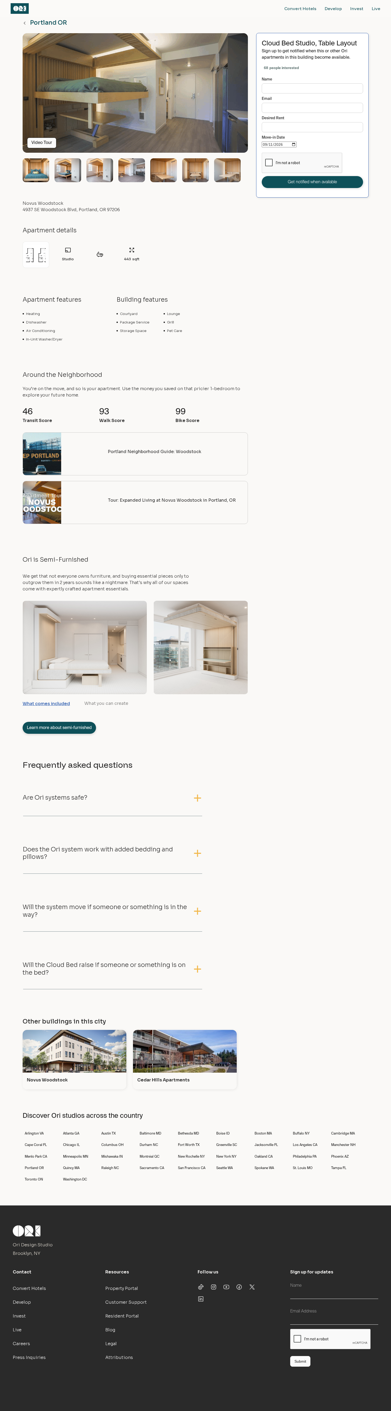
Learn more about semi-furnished (59, 728)
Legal (111, 1343)
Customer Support (126, 1302)
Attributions (119, 1357)
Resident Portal (122, 1316)
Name (267, 79)
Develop (333, 8)
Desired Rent (273, 118)
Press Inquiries (29, 1357)
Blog (110, 1330)
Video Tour (41, 143)
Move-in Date (273, 137)
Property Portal (121, 1288)
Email (267, 99)
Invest (356, 8)
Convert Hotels (300, 8)
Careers (21, 1343)
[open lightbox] (135, 95)
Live (376, 8)
